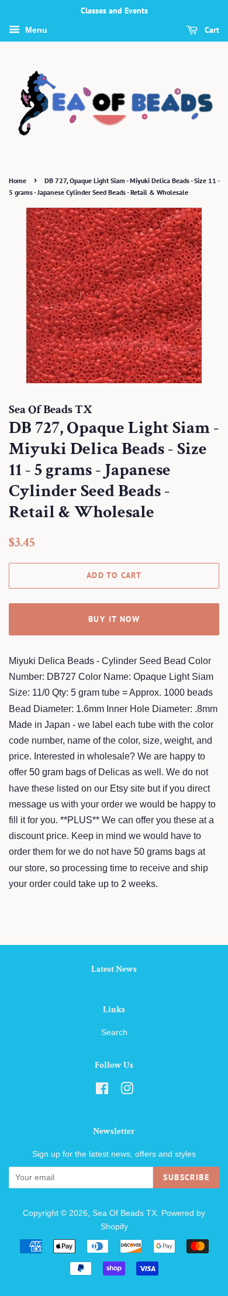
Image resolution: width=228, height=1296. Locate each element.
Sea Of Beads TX (124, 1213)
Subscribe (186, 1177)
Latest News (114, 969)
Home (17, 180)
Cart (210, 30)
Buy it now (114, 619)
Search (114, 1032)
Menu (35, 30)
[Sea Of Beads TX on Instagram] (126, 1091)
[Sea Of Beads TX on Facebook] (102, 1091)
